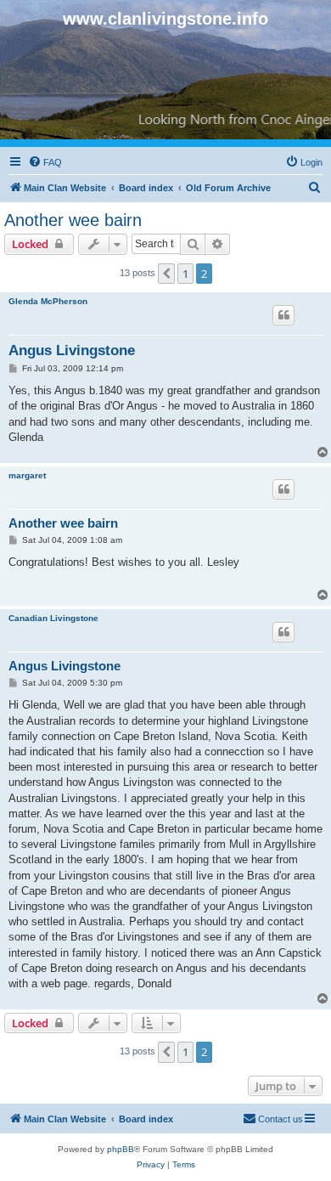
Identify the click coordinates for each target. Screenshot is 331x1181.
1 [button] (185, 273)
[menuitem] (45, 162)
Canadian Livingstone (53, 618)
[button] (166, 273)
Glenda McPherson (47, 301)
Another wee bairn (73, 220)
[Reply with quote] (283, 315)
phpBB (120, 1149)
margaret (27, 475)
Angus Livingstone (71, 350)
